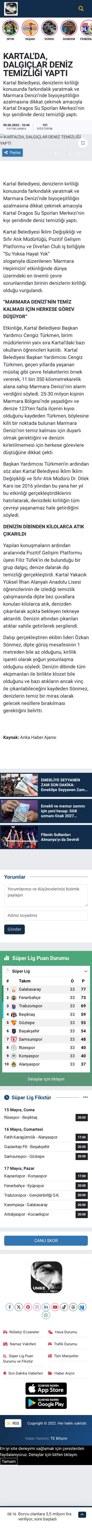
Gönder (14, 929)
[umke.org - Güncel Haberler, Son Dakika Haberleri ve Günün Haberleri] (11, 8)
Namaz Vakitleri (23, 1344)
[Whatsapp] (46, 1315)
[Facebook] (10, 1307)
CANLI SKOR (46, 1240)
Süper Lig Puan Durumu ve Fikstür (18, 1359)
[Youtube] (55, 1307)
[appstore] (46, 1389)
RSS (15, 1423)
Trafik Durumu (65, 1344)
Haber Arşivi (64, 1373)
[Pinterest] (28, 1307)
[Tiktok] (64, 1307)
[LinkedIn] (46, 1307)
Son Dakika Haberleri (25, 1373)
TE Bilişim (59, 1438)
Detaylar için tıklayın (46, 1079)
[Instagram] (37, 1307)
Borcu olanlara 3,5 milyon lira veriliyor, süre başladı (44, 1516)
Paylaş (15, 152)
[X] (19, 1307)
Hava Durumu (66, 1332)
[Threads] (73, 1307)
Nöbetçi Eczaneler (24, 1332)
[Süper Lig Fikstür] (85, 1097)
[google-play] (46, 1403)
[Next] (82, 1307)
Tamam (9, 1461)
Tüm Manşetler (66, 1356)
